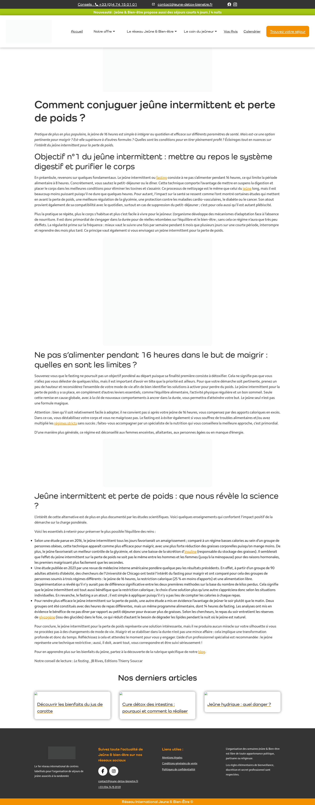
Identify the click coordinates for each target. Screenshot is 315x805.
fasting (161, 177)
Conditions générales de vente (179, 763)
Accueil (77, 31)
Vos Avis (231, 31)
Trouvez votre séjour (288, 31)
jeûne (247, 188)
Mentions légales (172, 757)
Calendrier (252, 31)
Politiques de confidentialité (178, 769)
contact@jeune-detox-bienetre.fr (185, 4)
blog (201, 651)
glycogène (47, 617)
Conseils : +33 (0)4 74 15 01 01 (107, 4)
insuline (190, 551)
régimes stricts (65, 423)
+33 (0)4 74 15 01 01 (109, 787)
